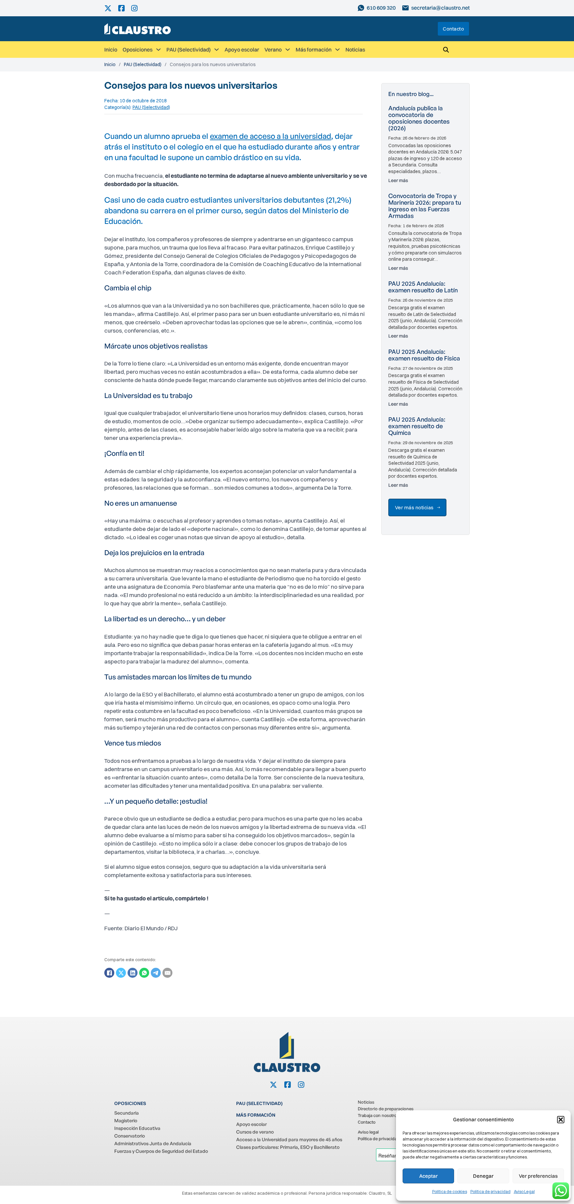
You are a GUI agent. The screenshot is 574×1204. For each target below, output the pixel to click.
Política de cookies (449, 1191)
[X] (121, 973)
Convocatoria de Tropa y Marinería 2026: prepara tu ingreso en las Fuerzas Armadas (424, 205)
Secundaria (126, 1113)
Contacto (453, 29)
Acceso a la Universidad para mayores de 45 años (289, 1139)
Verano (273, 49)
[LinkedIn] (133, 973)
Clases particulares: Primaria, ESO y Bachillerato (287, 1147)
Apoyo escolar (242, 49)
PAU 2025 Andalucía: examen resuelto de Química (416, 426)
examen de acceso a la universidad (270, 136)
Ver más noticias (414, 507)
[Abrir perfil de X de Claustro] (111, 8)
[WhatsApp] (144, 973)
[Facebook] (109, 973)
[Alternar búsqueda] (446, 49)
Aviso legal (368, 1132)
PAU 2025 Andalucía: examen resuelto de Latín (423, 287)
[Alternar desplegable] (158, 49)
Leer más (398, 180)
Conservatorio (129, 1136)
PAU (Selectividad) (188, 49)
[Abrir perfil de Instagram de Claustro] (137, 8)
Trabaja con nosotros (378, 1115)
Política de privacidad (490, 1191)
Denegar (483, 1176)
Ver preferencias (538, 1176)
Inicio (110, 49)
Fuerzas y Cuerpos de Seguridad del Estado (161, 1151)
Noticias (355, 49)
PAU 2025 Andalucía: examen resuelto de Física (424, 355)
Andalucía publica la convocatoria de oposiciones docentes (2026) (419, 118)
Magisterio (125, 1120)
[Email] (167, 973)
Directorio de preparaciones (386, 1108)
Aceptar (428, 1176)
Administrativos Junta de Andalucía (152, 1143)
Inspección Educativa (137, 1128)
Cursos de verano (255, 1132)
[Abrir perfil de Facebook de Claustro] (124, 8)
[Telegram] (156, 973)
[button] (560, 1119)
